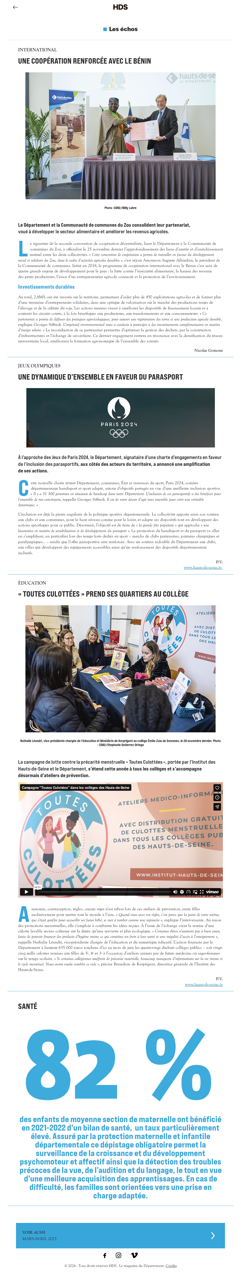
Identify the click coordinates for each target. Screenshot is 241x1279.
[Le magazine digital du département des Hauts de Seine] (120, 13)
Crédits (171, 1266)
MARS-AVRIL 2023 (39, 1235)
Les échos (123, 28)
